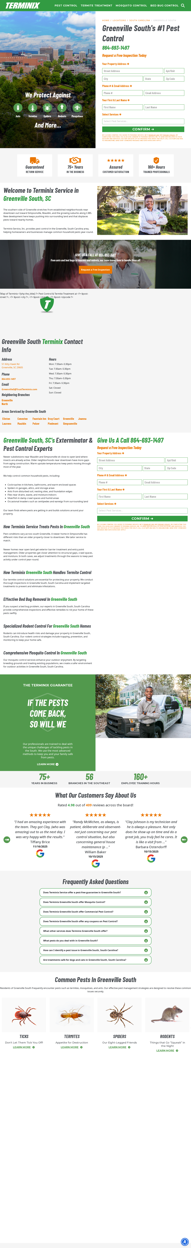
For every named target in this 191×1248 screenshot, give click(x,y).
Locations (119, 20)
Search (182, 5)
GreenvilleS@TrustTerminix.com (19, 389)
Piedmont (53, 423)
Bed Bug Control (164, 5)
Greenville (68, 418)
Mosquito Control (131, 5)
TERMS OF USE (153, 135)
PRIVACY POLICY (169, 135)
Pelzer (36, 423)
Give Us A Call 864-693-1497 (130, 440)
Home (23, 5)
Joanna (82, 418)
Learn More (46, 764)
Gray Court (53, 418)
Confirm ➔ (143, 129)
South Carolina (139, 20)
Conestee (22, 418)
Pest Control (66, 5)
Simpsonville (70, 423)
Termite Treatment (96, 5)
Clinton (6, 418)
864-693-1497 (115, 47)
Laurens (6, 423)
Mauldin (21, 423)
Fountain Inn (39, 418)
